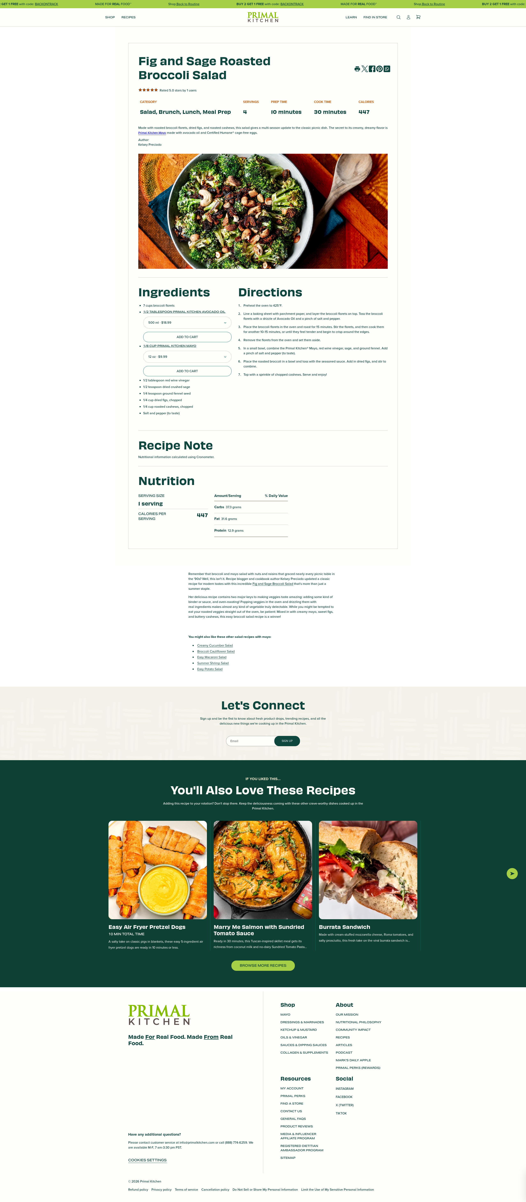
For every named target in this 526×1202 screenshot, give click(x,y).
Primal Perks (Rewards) (358, 1068)
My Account (291, 1088)
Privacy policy (161, 1189)
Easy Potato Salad (210, 669)
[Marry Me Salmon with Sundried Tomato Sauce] (263, 870)
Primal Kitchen (150, 1181)
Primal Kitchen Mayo (152, 132)
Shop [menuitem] (110, 17)
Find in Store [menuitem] (375, 17)
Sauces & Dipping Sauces (303, 1045)
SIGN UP (287, 741)
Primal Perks (292, 1096)
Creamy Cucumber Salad (215, 645)
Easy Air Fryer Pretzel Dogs (147, 926)
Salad (288, 583)
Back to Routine (188, 4)
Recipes (343, 1037)
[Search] (398, 17)
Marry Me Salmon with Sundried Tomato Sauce (259, 929)
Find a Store (291, 1103)
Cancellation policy (215, 1189)
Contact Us (291, 1111)
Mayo (285, 1014)
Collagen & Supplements (304, 1052)
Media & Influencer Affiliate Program (298, 1136)
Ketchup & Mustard (298, 1030)
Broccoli (278, 583)
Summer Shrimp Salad (213, 663)
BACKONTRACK (46, 4)
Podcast (344, 1052)
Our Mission (347, 1014)
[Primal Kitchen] (263, 17)
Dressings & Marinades (302, 1022)
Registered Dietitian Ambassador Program (301, 1148)
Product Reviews (296, 1126)
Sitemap (287, 1158)
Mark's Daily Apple (353, 1060)
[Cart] (418, 17)
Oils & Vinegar (293, 1037)
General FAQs (293, 1119)
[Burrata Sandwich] (368, 870)
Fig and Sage (262, 583)
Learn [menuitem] (351, 17)
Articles (344, 1045)
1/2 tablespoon (158, 312)
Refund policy (138, 1189)
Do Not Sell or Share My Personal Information (265, 1189)
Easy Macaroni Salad (211, 657)
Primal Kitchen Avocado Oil (199, 312)
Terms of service (186, 1189)
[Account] (408, 17)
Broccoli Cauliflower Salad (216, 651)
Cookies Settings (147, 1160)
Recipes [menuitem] (128, 17)
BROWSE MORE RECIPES (263, 965)
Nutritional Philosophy (358, 1022)
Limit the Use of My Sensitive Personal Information (337, 1189)
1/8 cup (150, 346)
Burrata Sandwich (344, 926)
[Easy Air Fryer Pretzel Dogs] (157, 870)
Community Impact (353, 1030)
